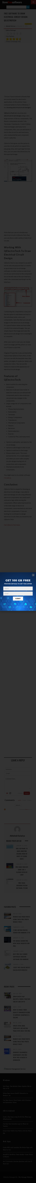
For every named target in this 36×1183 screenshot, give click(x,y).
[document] (18, 591)
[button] (33, 575)
